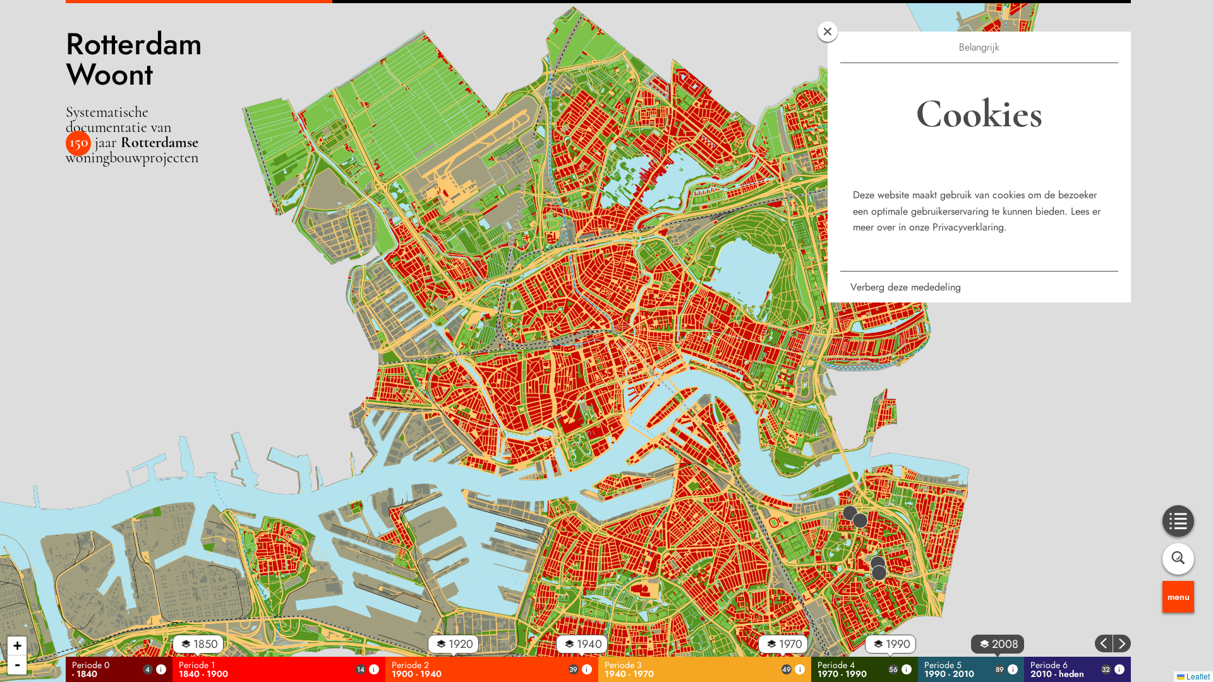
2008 (1005, 644)
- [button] (17, 665)
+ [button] (17, 646)
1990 (898, 644)
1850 (205, 644)
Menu (1179, 596)
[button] (879, 568)
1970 (790, 644)
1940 (589, 644)
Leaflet (1197, 676)
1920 (461, 644)
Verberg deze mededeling (905, 287)
